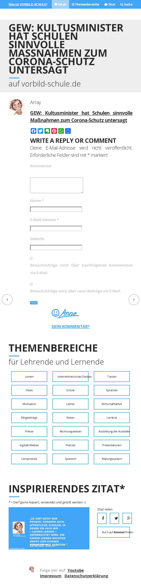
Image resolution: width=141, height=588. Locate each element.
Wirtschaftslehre (112, 404)
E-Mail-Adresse (44, 219)
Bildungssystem (112, 459)
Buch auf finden (116, 532)
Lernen (29, 377)
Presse (29, 431)
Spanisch (70, 459)
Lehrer (70, 404)
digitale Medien (29, 445)
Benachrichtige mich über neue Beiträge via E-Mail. (75, 290)
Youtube (76, 570)
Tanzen (111, 377)
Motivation (29, 404)
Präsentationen (111, 445)
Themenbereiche (86, 4)
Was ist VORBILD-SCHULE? (28, 4)
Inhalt (62, 4)
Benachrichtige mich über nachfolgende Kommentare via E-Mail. (81, 268)
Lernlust (112, 418)
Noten (70, 418)
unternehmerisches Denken (73, 377)
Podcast (70, 445)
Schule (70, 390)
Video (29, 390)
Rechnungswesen (71, 431)
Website (37, 238)
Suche (127, 4)
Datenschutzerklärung (86, 575)
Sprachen (111, 390)
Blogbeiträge (29, 418)
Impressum (50, 575)
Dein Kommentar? (71, 326)
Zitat (111, 4)
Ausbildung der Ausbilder (114, 431)
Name (37, 200)
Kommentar (41, 165)
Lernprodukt (29, 459)
